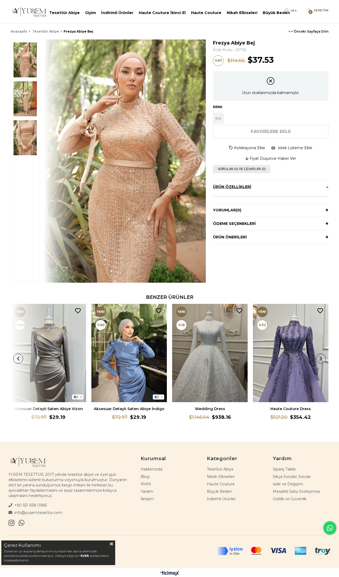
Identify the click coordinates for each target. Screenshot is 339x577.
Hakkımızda (151, 469)
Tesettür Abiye (64, 12)
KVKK (146, 484)
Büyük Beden (276, 12)
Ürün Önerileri (230, 237)
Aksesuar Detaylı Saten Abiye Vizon (48, 408)
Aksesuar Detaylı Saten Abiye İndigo (129, 408)
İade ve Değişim (288, 484)
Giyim (90, 12)
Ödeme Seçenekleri (234, 223)
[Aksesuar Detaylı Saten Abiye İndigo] (129, 353)
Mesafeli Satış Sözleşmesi (296, 491)
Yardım (147, 491)
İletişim (147, 498)
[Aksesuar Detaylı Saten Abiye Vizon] (48, 353)
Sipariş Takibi (284, 469)
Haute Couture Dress (290, 408)
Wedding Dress (210, 408)
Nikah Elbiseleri (242, 12)
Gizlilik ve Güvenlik (289, 498)
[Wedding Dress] (210, 353)
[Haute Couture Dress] (290, 353)
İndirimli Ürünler (117, 12)
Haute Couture (206, 12)
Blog (145, 476)
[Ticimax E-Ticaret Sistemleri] (169, 573)
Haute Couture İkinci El (162, 12)
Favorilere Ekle (78, 311)
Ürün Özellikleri (232, 186)
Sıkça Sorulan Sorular (292, 476)
